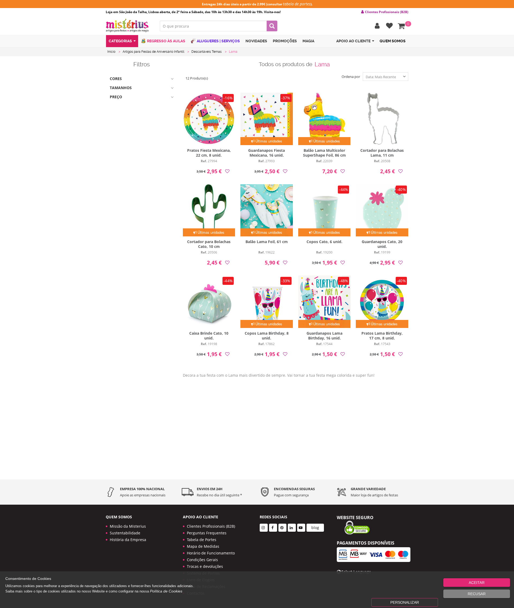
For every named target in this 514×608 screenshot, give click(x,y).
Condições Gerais (202, 559)
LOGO (129, 25)
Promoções (285, 41)
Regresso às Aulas (166, 41)
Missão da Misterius (128, 526)
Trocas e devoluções (205, 566)
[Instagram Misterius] (264, 528)
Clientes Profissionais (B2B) (211, 526)
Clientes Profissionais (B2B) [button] (386, 12)
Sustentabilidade (125, 532)
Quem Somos (393, 41)
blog (315, 527)
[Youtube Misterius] (301, 528)
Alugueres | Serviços (218, 41)
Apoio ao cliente (353, 41)
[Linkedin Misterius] (292, 528)
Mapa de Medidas (203, 546)
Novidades (256, 41)
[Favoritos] (388, 26)
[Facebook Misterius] (273, 528)
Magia (308, 41)
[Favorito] (227, 171)
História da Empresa (128, 539)
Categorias (120, 41)
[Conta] (376, 26)
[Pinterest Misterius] (282, 528)
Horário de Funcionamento (211, 553)
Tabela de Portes (201, 539)
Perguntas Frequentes (206, 532)
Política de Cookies (166, 591)
